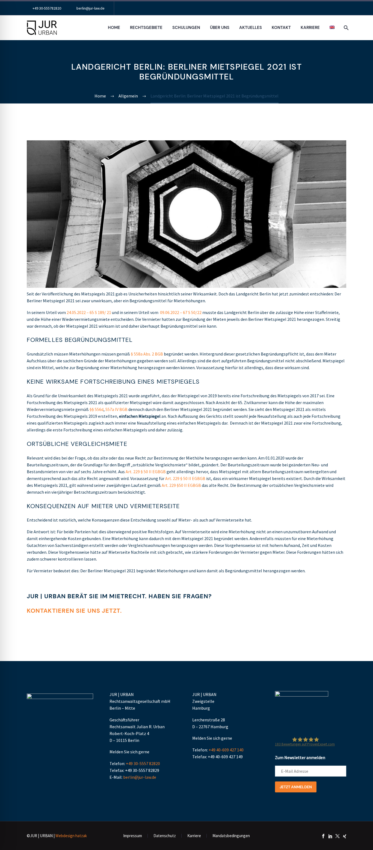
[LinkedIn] (330, 836)
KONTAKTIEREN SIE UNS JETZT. (74, 611)
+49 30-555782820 (46, 8)
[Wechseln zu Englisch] (332, 27)
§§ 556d (96, 409)
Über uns (219, 27)
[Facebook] (323, 836)
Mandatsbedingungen (231, 836)
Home (114, 27)
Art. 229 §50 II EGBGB (181, 485)
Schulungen (186, 27)
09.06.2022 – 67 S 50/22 (181, 312)
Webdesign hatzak (71, 835)
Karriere (310, 27)
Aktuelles (250, 27)
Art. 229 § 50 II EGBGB (146, 471)
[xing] (344, 836)
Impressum (132, 836)
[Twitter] (337, 836)
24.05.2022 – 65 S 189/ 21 (89, 312)
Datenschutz (164, 836)
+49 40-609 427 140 (226, 750)
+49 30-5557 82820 (143, 763)
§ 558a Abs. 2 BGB (147, 354)
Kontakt (281, 27)
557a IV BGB (116, 409)
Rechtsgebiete (146, 27)
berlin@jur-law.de (90, 8)
